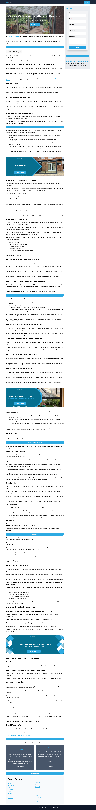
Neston (37, 801)
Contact (86, 2)
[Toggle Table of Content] (18, 51)
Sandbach (10, 797)
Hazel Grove (14, 735)
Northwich (10, 795)
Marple (18, 735)
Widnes (37, 793)
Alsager (9, 799)
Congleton (10, 789)
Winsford (37, 786)
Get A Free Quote (35, 773)
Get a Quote (34, 24)
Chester (37, 799)
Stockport (23, 735)
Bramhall (8, 735)
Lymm (9, 791)
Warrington (37, 784)
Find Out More (35, 534)
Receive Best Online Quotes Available (35, 295)
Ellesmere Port (38, 797)
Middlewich (10, 793)
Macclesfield (11, 785)
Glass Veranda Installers (13, 36)
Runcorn (37, 791)
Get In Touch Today (35, 46)
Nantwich (37, 795)
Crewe (37, 788)
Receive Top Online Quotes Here (35, 442)
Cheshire (37, 782)
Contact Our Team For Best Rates (34, 126)
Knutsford (10, 787)
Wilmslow (10, 783)
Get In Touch (77, 56)
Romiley (28, 735)
